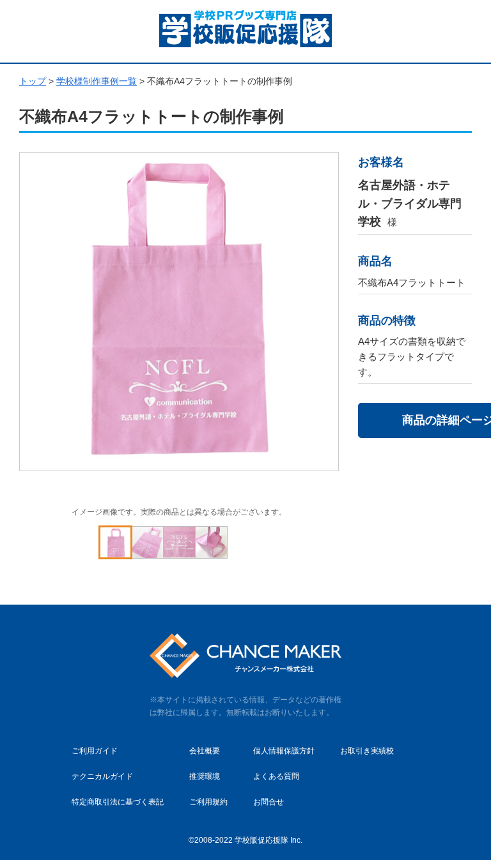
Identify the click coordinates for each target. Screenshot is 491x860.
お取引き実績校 (367, 750)
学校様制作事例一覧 (96, 81)
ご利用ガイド (95, 750)
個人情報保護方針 (284, 750)
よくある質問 (276, 776)
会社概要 (204, 750)
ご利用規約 (208, 801)
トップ (32, 81)
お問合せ (268, 801)
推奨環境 (204, 776)
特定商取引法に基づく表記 (118, 801)
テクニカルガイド (102, 776)
